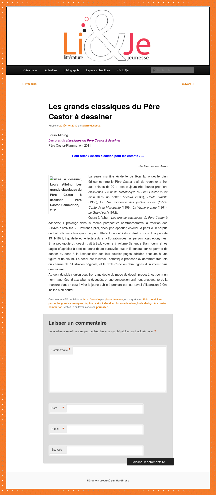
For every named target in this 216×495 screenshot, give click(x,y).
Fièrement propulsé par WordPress (108, 480)
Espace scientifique (98, 70)
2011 (145, 299)
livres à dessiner (126, 303)
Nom (57, 407)
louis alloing (144, 303)
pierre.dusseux (91, 125)
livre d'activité (91, 299)
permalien (102, 307)
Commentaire (60, 349)
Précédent (29, 84)
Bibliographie (71, 70)
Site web (56, 449)
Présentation (30, 70)
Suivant (188, 84)
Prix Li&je (122, 70)
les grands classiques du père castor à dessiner (86, 303)
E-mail (57, 428)
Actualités (51, 70)
